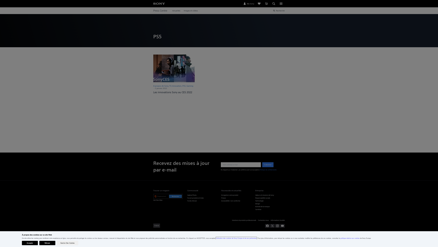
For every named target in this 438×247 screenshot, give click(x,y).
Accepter (30, 243)
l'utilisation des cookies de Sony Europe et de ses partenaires (236, 238)
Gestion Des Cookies (67, 243)
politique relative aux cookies (350, 238)
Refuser (47, 243)
